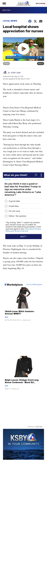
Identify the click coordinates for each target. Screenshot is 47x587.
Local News (10, 21)
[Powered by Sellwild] (38, 427)
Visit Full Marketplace (34, 284)
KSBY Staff (15, 73)
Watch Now (40, 3)
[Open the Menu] (4, 3)
